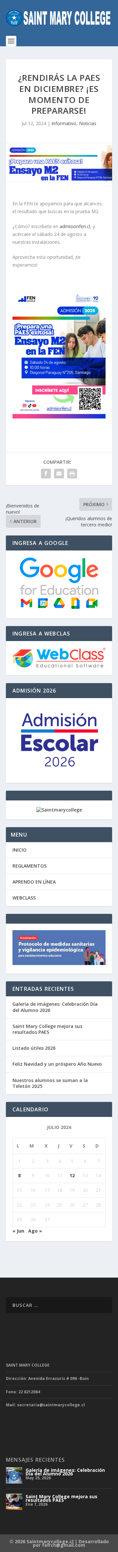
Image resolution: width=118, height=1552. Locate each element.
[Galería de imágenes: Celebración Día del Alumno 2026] (14, 1475)
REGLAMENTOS (29, 866)
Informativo (63, 123)
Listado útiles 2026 (33, 1048)
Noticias (87, 123)
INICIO (19, 850)
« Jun (18, 1231)
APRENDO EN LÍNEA (34, 882)
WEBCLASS (24, 898)
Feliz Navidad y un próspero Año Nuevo (57, 1064)
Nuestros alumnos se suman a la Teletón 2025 (50, 1083)
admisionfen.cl (75, 226)
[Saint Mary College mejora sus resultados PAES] (14, 1502)
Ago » (35, 1231)
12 (72, 1175)
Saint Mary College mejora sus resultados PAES (47, 1029)
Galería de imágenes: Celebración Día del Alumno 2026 (55, 1007)
